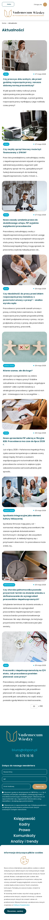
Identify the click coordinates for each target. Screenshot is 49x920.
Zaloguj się (38, 4)
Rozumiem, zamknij (15, 911)
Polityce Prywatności (21, 905)
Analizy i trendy (24, 841)
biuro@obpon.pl (24, 750)
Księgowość (24, 818)
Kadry (24, 824)
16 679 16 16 (25, 755)
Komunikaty (24, 835)
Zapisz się (40, 787)
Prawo (24, 830)
